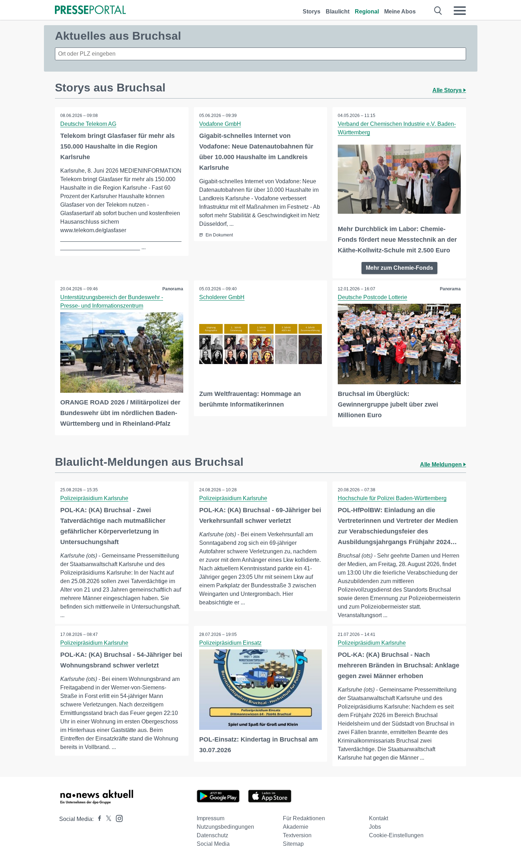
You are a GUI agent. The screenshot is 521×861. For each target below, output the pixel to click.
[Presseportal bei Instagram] (117, 818)
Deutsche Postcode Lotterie (372, 297)
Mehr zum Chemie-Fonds (399, 268)
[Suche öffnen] (438, 11)
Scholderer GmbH (222, 297)
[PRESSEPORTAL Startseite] (90, 10)
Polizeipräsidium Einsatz (230, 643)
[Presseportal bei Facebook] (97, 819)
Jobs (375, 827)
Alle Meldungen (441, 465)
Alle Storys (447, 90)
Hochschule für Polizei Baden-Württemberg (392, 498)
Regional (367, 12)
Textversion (297, 835)
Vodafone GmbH (220, 124)
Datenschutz (212, 835)
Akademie (295, 827)
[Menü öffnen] (459, 11)
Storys (311, 12)
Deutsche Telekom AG (88, 124)
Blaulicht (337, 12)
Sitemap (293, 844)
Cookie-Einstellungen (396, 835)
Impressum (210, 818)
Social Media (213, 844)
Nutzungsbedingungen (225, 827)
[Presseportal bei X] (106, 819)
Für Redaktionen (304, 818)
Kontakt (378, 818)
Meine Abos (400, 12)
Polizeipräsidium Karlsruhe (94, 498)
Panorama (172, 288)
